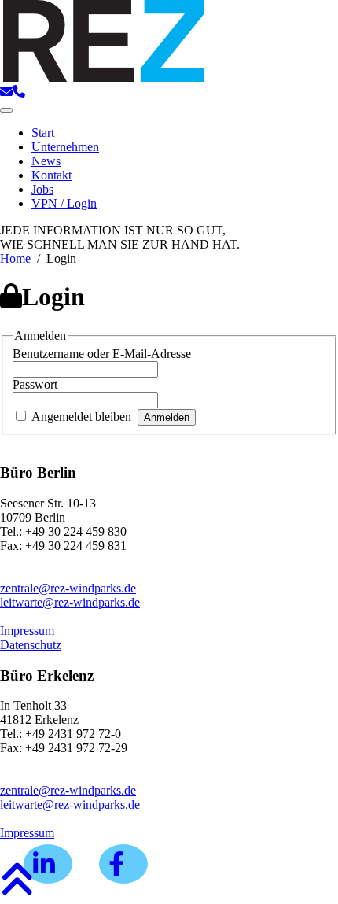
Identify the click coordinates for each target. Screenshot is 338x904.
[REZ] (102, 77)
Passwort (35, 384)
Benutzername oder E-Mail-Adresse (102, 353)
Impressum (27, 630)
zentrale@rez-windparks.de (68, 588)
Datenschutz (30, 644)
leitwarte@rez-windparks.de (70, 602)
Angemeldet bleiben (81, 416)
